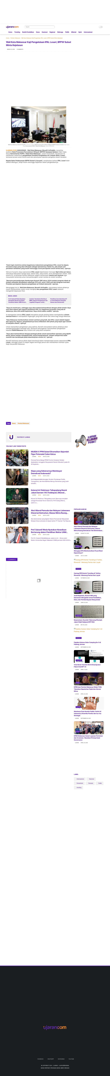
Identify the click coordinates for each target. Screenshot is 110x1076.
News (38, 32)
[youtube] (103, 32)
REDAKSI (67, 1068)
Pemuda (78, 568)
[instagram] (100, 32)
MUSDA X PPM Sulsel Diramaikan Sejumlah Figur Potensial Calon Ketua (50, 453)
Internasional (88, 32)
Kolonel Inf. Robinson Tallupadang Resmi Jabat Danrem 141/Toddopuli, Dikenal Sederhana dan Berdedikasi (49, 491)
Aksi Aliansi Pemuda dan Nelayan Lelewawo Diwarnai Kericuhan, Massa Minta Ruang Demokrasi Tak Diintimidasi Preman (50, 511)
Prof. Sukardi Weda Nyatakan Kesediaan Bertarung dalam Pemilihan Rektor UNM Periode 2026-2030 (17, 300)
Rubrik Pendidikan (28, 32)
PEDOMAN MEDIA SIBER (57, 1068)
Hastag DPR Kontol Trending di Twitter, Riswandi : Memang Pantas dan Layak (87, 574)
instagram (61, 1059)
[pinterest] (17, 427)
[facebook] (94, 32)
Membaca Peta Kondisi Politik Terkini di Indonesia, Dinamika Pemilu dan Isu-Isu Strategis (87, 713)
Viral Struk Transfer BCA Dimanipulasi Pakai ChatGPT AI (87, 666)
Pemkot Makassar (15, 38)
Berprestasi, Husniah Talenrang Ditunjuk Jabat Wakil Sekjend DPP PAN (88, 621)
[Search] (53, 27)
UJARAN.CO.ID (11, 150)
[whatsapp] (97, 32)
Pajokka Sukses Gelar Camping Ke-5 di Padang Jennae (87, 643)
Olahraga (60, 32)
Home (10, 32)
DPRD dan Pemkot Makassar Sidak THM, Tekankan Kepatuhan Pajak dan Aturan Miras (88, 689)
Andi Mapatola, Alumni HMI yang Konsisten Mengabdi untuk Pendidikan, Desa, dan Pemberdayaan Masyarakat (87, 598)
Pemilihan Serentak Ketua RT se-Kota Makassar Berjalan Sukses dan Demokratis (58, 300)
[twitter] (10, 427)
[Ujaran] (12, 28)
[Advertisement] (51, 12)
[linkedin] (21, 427)
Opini (80, 32)
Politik (67, 32)
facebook (40, 1059)
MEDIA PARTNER (45, 1068)
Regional (52, 32)
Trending (17, 32)
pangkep (78, 638)
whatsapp (51, 1059)
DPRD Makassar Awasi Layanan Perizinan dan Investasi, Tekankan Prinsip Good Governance (88, 738)
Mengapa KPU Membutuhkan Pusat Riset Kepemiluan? (88, 552)
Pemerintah (80, 783)
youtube (71, 1059)
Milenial (73, 32)
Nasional (44, 32)
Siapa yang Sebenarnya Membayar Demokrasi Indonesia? (46, 472)
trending (79, 522)
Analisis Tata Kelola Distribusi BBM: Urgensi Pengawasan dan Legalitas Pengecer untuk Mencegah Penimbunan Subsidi (38, 300)
